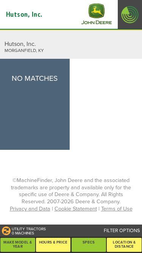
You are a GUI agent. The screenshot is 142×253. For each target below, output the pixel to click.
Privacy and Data (30, 209)
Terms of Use (117, 209)
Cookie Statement (76, 209)
